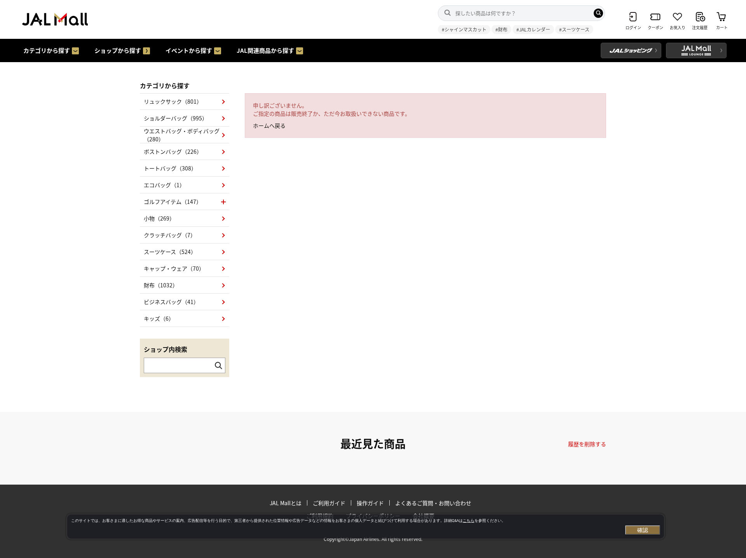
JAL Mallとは (286, 503)
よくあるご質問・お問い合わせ (433, 503)
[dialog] (365, 527)
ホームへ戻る (269, 125)
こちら (468, 520)
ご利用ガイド (329, 503)
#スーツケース (574, 29)
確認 (642, 530)
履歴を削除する (587, 444)
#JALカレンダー (533, 29)
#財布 (501, 29)
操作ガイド (370, 503)
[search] (598, 13)
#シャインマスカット (464, 29)
